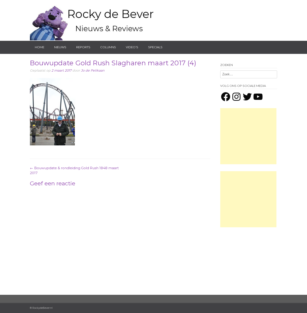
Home (39, 47)
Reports (83, 47)
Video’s (132, 47)
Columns (108, 47)
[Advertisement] (248, 136)
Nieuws (60, 47)
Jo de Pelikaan (93, 70)
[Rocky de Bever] (93, 20)
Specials (155, 47)
